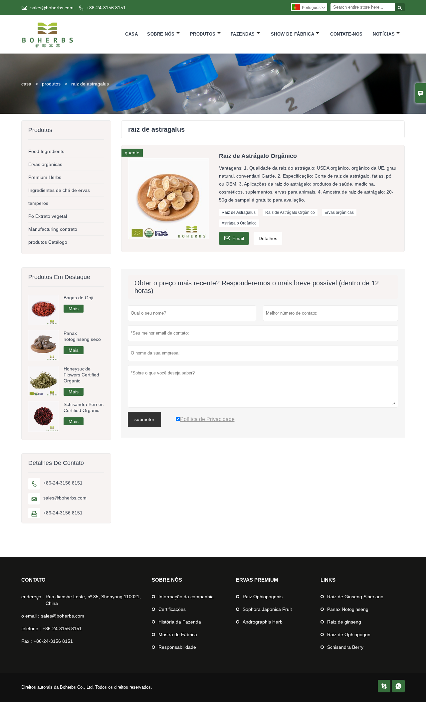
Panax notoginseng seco (82, 336)
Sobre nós (161, 34)
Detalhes (268, 238)
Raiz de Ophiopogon (348, 634)
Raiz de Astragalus (239, 212)
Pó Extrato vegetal (47, 216)
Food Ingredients (46, 151)
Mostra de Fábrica (177, 634)
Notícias (384, 34)
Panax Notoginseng (347, 609)
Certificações (172, 609)
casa (26, 83)
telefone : (31, 628)
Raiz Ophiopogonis (263, 596)
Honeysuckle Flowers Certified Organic (81, 374)
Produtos (203, 34)
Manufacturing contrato (52, 229)
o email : (30, 616)
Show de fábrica (293, 34)
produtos (51, 83)
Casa (131, 34)
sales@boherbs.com (52, 7)
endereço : (32, 596)
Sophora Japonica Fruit (267, 609)
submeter (144, 419)
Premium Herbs (44, 177)
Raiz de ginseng (344, 622)
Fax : (26, 641)
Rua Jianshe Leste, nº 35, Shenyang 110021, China (93, 600)
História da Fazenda (179, 622)
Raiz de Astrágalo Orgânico (290, 212)
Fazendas (243, 34)
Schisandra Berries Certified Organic (84, 407)
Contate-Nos (346, 34)
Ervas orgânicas (339, 212)
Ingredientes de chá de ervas (59, 190)
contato (33, 580)
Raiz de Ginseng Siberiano (355, 596)
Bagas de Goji (78, 297)
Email (234, 237)
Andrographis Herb (263, 622)
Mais (74, 308)
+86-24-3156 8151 (106, 7)
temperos (38, 203)
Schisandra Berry (345, 647)
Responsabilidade (177, 647)
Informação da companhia (186, 596)
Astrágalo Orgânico (239, 223)
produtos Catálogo (47, 242)
